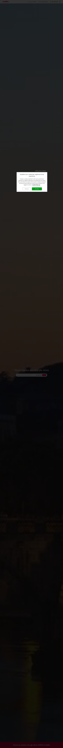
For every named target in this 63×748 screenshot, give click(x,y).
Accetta (37, 189)
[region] (32, 182)
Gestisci (27, 189)
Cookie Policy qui (36, 185)
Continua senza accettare (40, 170)
